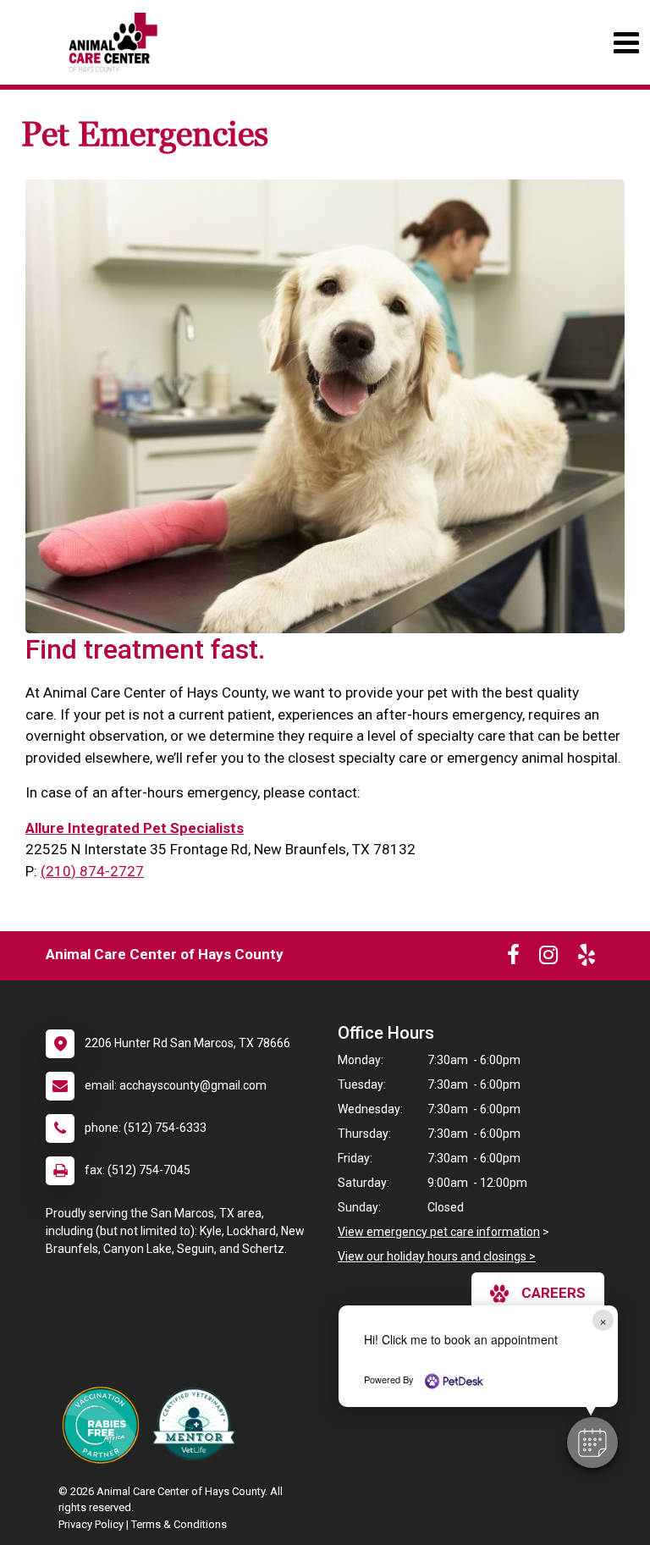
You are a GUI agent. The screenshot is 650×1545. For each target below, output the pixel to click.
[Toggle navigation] (626, 43)
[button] (592, 1442)
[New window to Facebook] (513, 958)
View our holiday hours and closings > (437, 1256)
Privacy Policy (91, 1524)
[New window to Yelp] (586, 958)
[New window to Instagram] (548, 958)
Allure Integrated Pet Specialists (134, 827)
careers (553, 1292)
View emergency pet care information (439, 1232)
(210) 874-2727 (92, 871)
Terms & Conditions (179, 1524)
